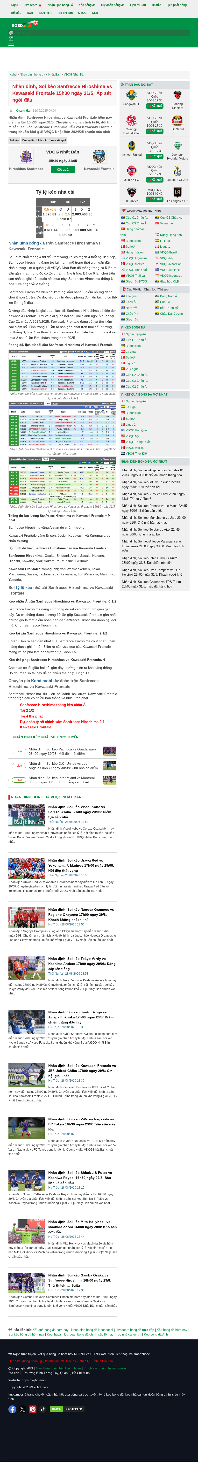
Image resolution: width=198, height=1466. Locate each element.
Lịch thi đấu (138, 5)
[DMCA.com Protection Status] (67, 1409)
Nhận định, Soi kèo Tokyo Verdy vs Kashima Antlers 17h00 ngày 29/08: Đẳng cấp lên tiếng (82, 964)
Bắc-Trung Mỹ (169, 308)
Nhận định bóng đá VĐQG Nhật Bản (46, 797)
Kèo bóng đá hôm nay (172, 1330)
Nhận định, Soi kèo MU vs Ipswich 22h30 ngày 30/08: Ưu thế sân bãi (151, 484)
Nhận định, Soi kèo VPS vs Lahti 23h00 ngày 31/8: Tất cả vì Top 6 (153, 496)
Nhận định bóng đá (60, 5)
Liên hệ (57, 1368)
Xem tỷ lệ (28, 140)
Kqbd (14, 5)
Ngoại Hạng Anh (171, 235)
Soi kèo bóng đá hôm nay (26, 1334)
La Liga (165, 241)
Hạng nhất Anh (135, 252)
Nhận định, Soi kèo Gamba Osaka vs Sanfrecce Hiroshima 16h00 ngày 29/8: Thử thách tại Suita (79, 1280)
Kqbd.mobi (41, 681)
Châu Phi (132, 313)
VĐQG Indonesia (171, 275)
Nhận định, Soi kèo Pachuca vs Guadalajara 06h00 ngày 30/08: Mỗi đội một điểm (62, 751)
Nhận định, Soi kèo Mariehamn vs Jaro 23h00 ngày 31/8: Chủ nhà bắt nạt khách (154, 520)
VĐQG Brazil (168, 252)
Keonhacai (54, 1334)
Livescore (31, 5)
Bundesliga (133, 241)
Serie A (130, 246)
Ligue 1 (165, 246)
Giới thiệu (43, 1368)
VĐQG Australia (170, 270)
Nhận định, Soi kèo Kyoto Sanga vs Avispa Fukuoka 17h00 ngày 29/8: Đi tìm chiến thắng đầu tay (81, 1017)
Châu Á (165, 302)
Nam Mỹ (131, 308)
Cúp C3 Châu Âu (137, 223)
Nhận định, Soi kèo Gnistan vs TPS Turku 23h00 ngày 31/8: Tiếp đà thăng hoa (151, 584)
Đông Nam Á (168, 296)
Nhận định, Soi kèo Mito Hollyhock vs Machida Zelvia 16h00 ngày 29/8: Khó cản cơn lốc (82, 1227)
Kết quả (63, 169)
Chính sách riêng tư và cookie (105, 1368)
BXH (30, 13)
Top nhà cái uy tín (128, 1334)
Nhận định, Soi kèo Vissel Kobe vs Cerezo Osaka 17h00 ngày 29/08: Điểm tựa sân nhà (79, 812)
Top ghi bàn (65, 13)
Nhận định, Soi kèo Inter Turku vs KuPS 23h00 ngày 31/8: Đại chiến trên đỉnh (150, 560)
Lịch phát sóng (177, 5)
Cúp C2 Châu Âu (171, 217)
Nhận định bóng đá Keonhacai (92, 1330)
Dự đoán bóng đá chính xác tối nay (88, 1334)
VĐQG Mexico (135, 264)
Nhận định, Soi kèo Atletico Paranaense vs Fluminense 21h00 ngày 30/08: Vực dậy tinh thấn (153, 546)
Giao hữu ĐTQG (136, 281)
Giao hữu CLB (169, 281)
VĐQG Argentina (137, 258)
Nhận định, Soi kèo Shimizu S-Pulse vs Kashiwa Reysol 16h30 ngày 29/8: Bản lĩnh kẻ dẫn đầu (80, 1178)
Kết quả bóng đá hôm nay (51, 1330)
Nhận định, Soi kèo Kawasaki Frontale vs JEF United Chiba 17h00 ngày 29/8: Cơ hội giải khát (82, 1071)
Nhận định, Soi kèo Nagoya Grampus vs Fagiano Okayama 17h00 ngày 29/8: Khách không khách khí (81, 915)
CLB (95, 13)
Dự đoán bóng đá (113, 5)
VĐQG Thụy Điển (137, 453)
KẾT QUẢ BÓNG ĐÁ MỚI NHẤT (146, 394)
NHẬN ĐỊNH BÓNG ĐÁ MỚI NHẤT (144, 461)
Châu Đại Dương (171, 313)
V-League (166, 223)
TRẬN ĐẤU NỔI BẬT (139, 84)
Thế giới (131, 296)
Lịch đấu (42, 140)
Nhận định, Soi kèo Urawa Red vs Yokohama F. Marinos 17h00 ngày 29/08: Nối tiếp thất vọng (81, 865)
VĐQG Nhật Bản (171, 264)
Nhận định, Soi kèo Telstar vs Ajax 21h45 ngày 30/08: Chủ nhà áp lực (151, 532)
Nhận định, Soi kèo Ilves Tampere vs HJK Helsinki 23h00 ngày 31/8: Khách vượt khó (152, 572)
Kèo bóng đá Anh (156, 1334)
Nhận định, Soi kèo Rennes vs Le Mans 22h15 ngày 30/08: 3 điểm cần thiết (154, 508)
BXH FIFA (45, 13)
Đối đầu (16, 13)
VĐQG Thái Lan (136, 275)
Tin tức (156, 5)
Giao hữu (132, 319)
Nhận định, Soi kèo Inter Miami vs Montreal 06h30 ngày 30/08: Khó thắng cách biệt (62, 780)
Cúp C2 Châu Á (136, 386)
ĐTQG (82, 13)
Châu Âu (131, 302)
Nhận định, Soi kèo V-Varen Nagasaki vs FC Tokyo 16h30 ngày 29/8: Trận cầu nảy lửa (81, 1124)
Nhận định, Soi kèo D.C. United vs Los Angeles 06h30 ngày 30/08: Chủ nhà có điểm (63, 766)
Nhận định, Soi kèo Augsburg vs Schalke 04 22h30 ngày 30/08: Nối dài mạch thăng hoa (153, 472)
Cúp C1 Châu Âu (137, 217)
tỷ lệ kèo (24, 587)
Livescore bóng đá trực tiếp (135, 1330)
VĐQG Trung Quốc (138, 442)
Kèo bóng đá (87, 5)
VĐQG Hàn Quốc (137, 270)
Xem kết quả (58, 140)
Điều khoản (73, 1368)
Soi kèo (14, 140)
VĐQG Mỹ (166, 258)
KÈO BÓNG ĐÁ (135, 327)
